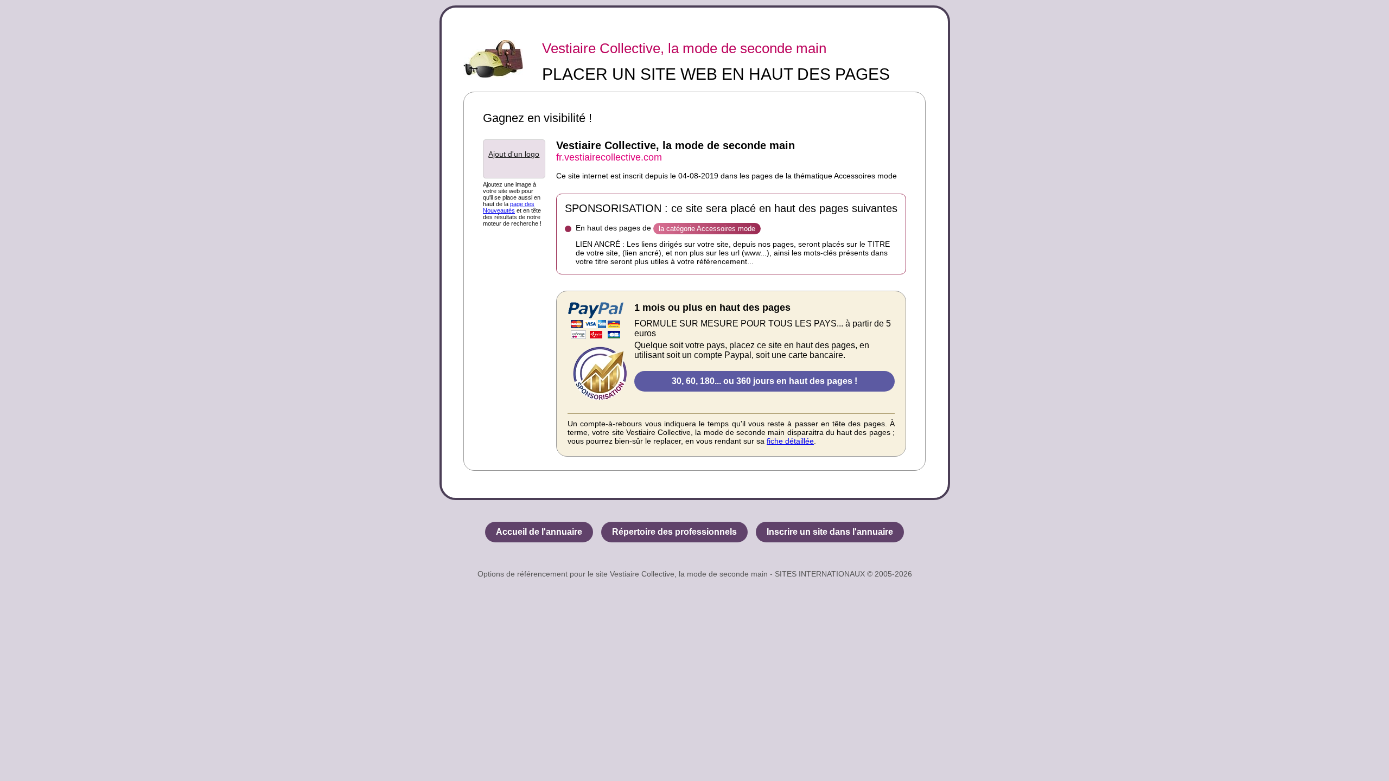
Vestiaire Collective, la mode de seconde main (684, 48)
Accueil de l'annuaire (539, 531)
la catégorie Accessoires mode (707, 229)
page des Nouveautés (508, 207)
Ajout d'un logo (513, 154)
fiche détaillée (790, 441)
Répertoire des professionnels (674, 531)
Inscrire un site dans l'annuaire (830, 531)
